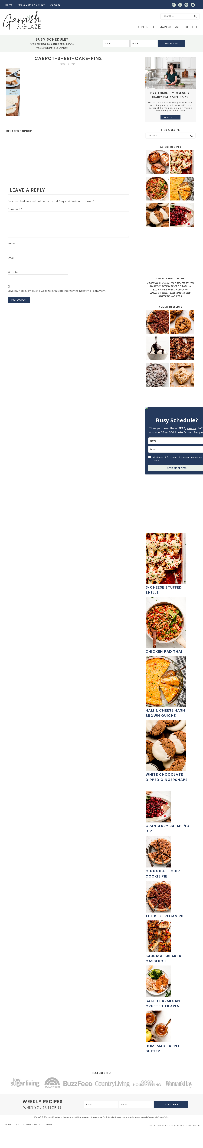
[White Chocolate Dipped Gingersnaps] (157, 215)
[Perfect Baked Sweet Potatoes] (157, 162)
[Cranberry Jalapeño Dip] (182, 215)
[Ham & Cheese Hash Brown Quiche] (182, 189)
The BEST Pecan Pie (165, 916)
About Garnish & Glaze (31, 4)
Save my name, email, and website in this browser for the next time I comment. (57, 290)
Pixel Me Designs (191, 1125)
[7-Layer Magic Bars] (182, 349)
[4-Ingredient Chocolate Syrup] (157, 349)
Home (9, 4)
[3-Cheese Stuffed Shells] (182, 162)
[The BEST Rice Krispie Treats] (182, 375)
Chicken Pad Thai (164, 651)
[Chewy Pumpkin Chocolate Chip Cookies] (182, 322)
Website (13, 272)
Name (11, 243)
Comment (15, 209)
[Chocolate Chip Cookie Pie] (158, 866)
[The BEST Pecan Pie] (157, 322)
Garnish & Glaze (22, 20)
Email (11, 258)
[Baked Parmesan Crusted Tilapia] (158, 996)
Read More (170, 117)
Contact (55, 4)
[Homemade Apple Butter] (158, 1041)
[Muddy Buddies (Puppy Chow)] (157, 375)
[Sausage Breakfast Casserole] (158, 951)
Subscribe (171, 43)
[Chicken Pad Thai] (157, 189)
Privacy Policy (162, 1117)
